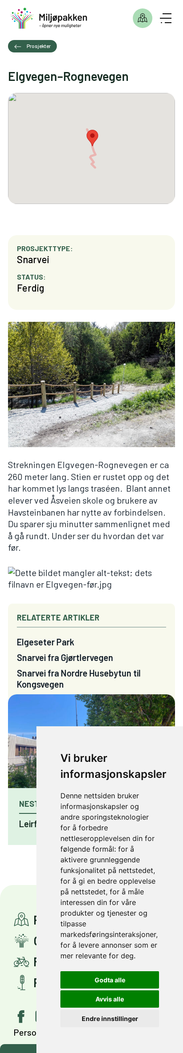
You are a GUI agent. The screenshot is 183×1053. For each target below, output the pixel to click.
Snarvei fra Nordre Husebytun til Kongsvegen (79, 678)
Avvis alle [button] (109, 999)
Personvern (35, 1032)
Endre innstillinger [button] (110, 1018)
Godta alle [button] (110, 980)
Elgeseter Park (45, 642)
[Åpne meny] (165, 18)
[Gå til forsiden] (49, 18)
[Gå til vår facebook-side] (21, 1017)
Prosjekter (142, 18)
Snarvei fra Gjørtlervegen (65, 657)
